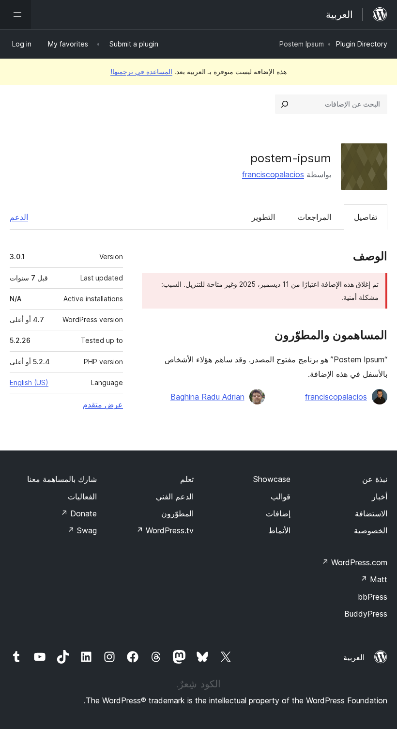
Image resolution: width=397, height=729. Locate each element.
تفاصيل (365, 217)
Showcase (271, 479)
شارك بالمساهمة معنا (62, 479)
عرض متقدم (103, 404)
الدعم (19, 217)
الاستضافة (371, 513)
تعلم (187, 479)
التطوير (263, 217)
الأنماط (279, 530)
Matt (373, 579)
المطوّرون (177, 513)
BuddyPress (365, 614)
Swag (82, 530)
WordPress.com (354, 562)
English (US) (29, 382)
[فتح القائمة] (15, 14)
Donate (79, 513)
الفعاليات (82, 496)
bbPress (372, 597)
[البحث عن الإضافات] (284, 104)
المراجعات (314, 217)
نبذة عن (374, 479)
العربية (354, 657)
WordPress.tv (165, 530)
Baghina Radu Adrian (207, 397)
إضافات (278, 513)
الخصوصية (370, 530)
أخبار (379, 496)
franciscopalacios (273, 174)
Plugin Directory (361, 44)
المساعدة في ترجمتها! (141, 71)
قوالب (280, 496)
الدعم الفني (175, 496)
